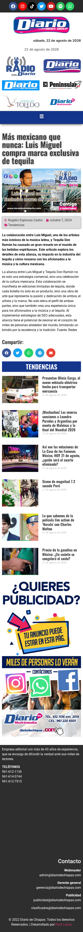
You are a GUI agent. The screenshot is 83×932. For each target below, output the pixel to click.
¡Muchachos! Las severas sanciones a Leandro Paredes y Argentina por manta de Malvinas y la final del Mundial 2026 (59, 421)
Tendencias (16, 225)
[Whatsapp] (70, 6)
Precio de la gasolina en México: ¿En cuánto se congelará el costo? (59, 554)
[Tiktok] (32, 6)
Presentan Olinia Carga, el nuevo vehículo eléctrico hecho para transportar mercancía (61, 384)
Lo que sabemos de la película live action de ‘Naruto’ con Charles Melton (58, 522)
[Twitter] (41, 6)
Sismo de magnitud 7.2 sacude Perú (58, 483)
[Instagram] (22, 6)
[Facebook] (13, 6)
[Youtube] (51, 6)
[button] (42, 116)
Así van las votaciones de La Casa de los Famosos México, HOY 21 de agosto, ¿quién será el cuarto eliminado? (61, 455)
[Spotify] (60, 6)
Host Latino (63, 924)
